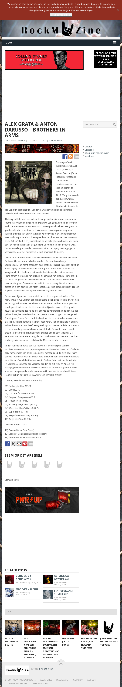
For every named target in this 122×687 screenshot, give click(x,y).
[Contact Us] (76, 156)
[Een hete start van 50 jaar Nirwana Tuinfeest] (89, 627)
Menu (9, 43)
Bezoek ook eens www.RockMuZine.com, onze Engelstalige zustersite (105, 59)
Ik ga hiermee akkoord (61, 15)
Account (92, 680)
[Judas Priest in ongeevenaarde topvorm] (108, 627)
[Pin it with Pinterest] (24, 443)
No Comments (55, 140)
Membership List (19, 683)
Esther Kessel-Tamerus (15, 140)
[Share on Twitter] (13, 443)
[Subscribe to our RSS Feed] (70, 156)
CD (44, 140)
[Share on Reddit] (19, 443)
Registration (40, 683)
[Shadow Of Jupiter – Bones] (70, 627)
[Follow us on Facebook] (65, 156)
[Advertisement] (60, 93)
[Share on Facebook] (7, 443)
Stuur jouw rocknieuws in (97, 153)
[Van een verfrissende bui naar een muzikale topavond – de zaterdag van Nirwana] (51, 627)
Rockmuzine (46, 669)
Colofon (88, 146)
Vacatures (89, 156)
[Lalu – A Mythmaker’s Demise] (13, 627)
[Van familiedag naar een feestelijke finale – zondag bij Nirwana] (32, 627)
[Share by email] (30, 443)
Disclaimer (89, 150)
